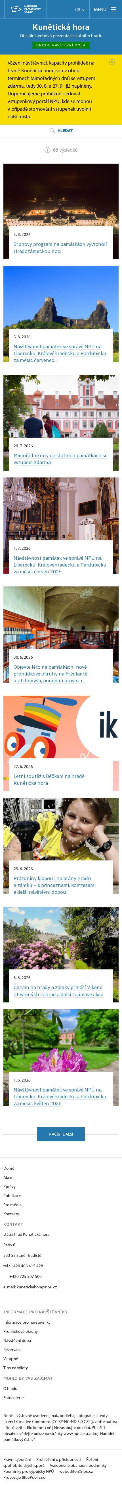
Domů (8, 1168)
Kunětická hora (61, 27)
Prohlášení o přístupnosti (59, 1459)
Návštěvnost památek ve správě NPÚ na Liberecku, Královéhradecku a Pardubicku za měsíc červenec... (60, 353)
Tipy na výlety (15, 1367)
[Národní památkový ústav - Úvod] (25, 9)
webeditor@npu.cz (76, 1471)
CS (78, 9)
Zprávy (9, 1186)
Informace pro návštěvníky (27, 1322)
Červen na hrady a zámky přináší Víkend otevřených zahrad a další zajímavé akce (58, 990)
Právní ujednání (17, 1459)
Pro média (12, 1204)
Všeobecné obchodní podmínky (78, 1465)
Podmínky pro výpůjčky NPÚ (29, 1471)
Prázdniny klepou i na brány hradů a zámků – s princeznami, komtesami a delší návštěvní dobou (55, 885)
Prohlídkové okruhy (20, 1331)
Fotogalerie (13, 1397)
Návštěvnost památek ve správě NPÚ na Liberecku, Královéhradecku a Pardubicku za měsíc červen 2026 (60, 565)
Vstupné (10, 1358)
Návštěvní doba (17, 1340)
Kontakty (11, 1213)
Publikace (12, 1195)
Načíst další (61, 1134)
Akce (7, 1177)
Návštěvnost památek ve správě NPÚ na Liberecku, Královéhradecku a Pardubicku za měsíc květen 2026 (60, 1096)
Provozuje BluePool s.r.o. (24, 1477)
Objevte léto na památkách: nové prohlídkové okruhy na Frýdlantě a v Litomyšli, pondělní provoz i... (50, 674)
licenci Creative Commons (27, 1421)
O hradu (10, 1388)
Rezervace (12, 1349)
